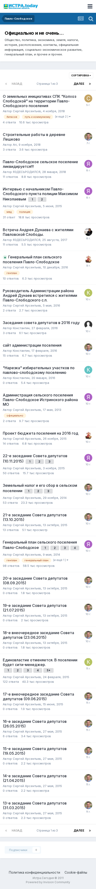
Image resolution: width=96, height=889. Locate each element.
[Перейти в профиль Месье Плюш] (88, 259)
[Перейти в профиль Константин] (88, 370)
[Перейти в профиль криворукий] (88, 293)
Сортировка (80, 75)
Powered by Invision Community (48, 882)
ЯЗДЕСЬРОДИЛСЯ (26, 172)
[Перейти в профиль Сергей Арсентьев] (88, 137)
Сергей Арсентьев (27, 111)
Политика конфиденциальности (34, 872)
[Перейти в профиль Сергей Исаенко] (88, 98)
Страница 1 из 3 (48, 83)
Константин (21, 328)
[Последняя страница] (90, 83)
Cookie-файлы (76, 872)
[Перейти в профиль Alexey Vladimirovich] (88, 232)
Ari (15, 144)
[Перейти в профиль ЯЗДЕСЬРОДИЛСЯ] (88, 164)
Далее (79, 83)
